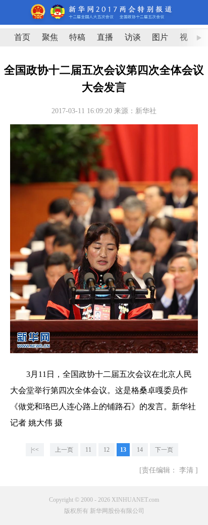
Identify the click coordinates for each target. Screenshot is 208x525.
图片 (160, 37)
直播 (105, 37)
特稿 (77, 37)
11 (88, 449)
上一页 (64, 449)
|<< (35, 449)
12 (106, 449)
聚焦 (50, 37)
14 (140, 449)
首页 (22, 37)
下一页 (164, 449)
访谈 (133, 37)
